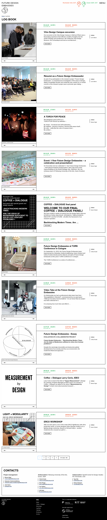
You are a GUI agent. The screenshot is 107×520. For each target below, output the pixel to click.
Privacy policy (65, 517)
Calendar (38, 510)
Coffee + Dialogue (40, 504)
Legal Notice (65, 515)
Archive (38, 514)
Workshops (39, 506)
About (37, 502)
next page (62, 457)
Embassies (39, 512)
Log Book (38, 508)
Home (3, 16)
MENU (102, 3)
